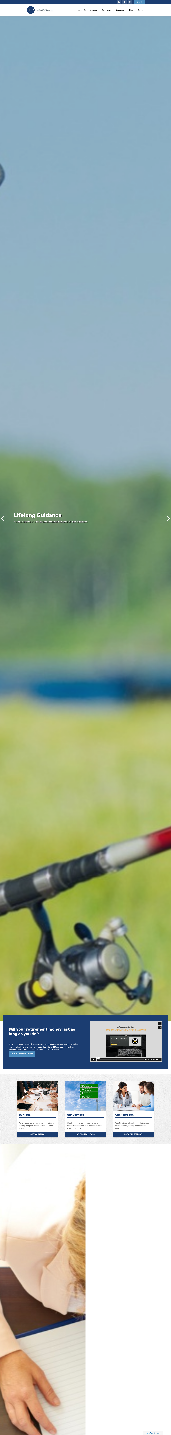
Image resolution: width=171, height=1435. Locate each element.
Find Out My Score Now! (22, 1054)
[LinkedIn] (119, 2)
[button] (82, 10)
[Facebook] (124, 2)
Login (140, 2)
